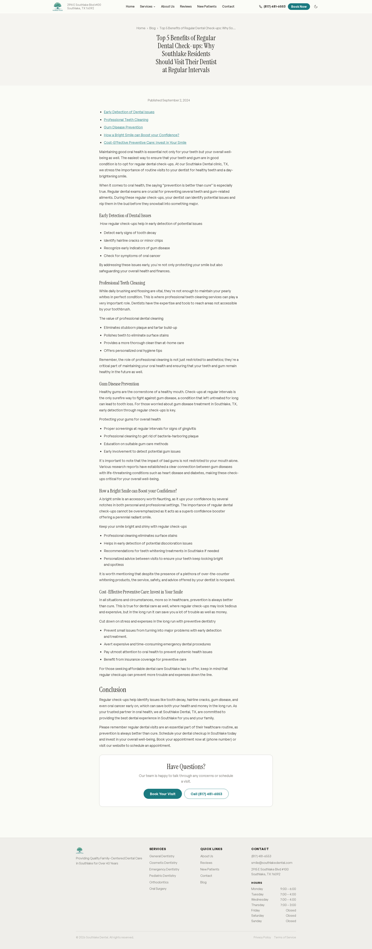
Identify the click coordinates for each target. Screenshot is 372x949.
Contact (228, 6)
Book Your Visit (163, 794)
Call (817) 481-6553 (206, 794)
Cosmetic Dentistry (163, 863)
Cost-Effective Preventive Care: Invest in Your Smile (145, 142)
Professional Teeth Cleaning (126, 119)
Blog (152, 28)
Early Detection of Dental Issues (129, 112)
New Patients (207, 6)
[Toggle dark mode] (315, 6)
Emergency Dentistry (164, 869)
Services (146, 6)
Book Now (299, 7)
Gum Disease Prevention (123, 127)
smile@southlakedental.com (271, 863)
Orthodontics (159, 882)
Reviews (186, 6)
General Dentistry (161, 856)
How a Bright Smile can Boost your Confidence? (141, 135)
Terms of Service (285, 937)
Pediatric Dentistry (162, 876)
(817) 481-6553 (261, 856)
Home (130, 6)
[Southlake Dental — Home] (58, 6)
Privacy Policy (262, 937)
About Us (168, 6)
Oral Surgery (157, 889)
